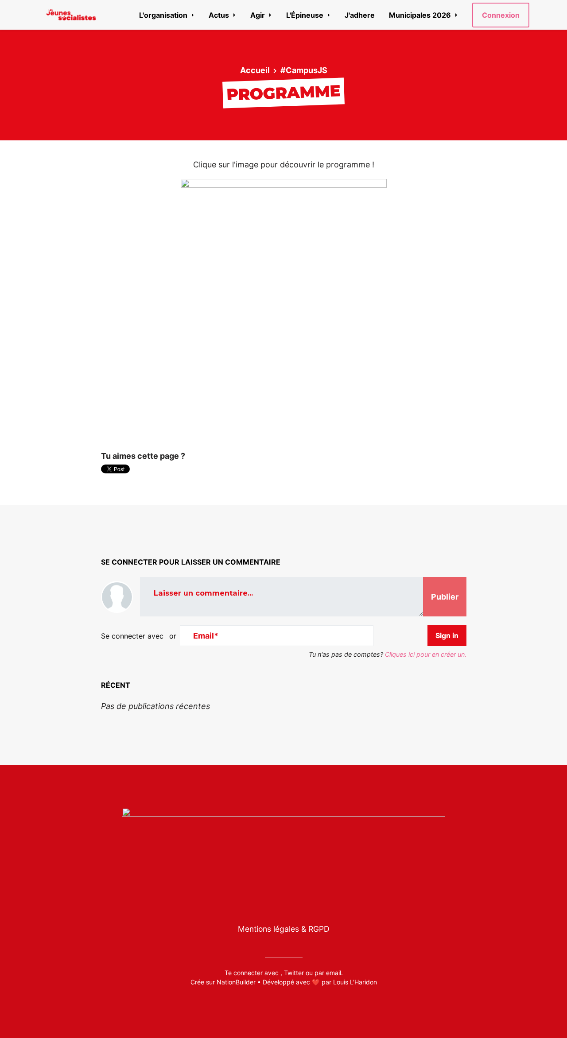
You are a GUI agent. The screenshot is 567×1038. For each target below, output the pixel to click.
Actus (220, 15)
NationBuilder (236, 982)
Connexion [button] (501, 15)
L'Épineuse (305, 15)
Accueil (255, 70)
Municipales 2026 (421, 15)
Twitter (294, 972)
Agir (258, 15)
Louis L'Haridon (355, 982)
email (333, 972)
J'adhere (360, 15)
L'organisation (164, 15)
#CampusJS (303, 70)
